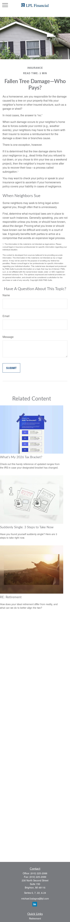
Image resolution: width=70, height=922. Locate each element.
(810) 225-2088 (38, 873)
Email (6, 316)
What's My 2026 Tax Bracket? (21, 457)
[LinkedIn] (34, 904)
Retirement (35, 918)
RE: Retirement (11, 597)
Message (8, 337)
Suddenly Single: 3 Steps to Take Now (27, 527)
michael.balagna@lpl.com (35, 898)
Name (6, 295)
